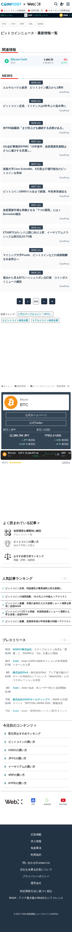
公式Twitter (36, 422)
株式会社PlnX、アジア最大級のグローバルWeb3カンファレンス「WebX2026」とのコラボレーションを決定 (41, 676)
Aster (16, 661)
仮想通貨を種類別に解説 (27, 530)
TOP (9, 930)
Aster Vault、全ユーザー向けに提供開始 (44, 687)
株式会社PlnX (20, 672)
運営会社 (36, 883)
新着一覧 (22, 930)
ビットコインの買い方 (26, 541)
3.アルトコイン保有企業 (45, 320)
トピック (36, 930)
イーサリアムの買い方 (21, 766)
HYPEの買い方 (17, 783)
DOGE (40, 24)
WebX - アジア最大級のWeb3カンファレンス (36, 897)
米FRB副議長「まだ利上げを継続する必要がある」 (34, 128)
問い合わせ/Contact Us (36, 862)
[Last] (52, 301)
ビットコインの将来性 (14, 10)
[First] (20, 301)
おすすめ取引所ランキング (29, 556)
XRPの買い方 (16, 774)
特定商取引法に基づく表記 (36, 891)
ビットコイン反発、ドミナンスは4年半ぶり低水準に (34, 105)
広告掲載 (36, 834)
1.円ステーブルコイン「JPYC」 (35, 314)
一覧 (63, 578)
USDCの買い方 (17, 750)
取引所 (49, 930)
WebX (63, 930)
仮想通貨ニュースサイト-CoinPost (42, 914)
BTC (4, 24)
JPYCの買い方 (17, 758)
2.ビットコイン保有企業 (15, 320)
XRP (22, 24)
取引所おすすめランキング (24, 733)
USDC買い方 (36, 10)
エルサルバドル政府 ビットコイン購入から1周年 (33, 87)
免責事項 (66, 462)
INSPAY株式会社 (22, 649)
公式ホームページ (36, 415)
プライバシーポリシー (36, 876)
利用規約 (36, 854)
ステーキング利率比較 (59, 10)
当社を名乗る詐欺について (36, 869)
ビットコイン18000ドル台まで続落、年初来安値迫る (35, 191)
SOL (31, 24)
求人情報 (36, 841)
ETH (13, 24)
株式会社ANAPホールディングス (31, 699)
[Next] (44, 301)
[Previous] (28, 301)
